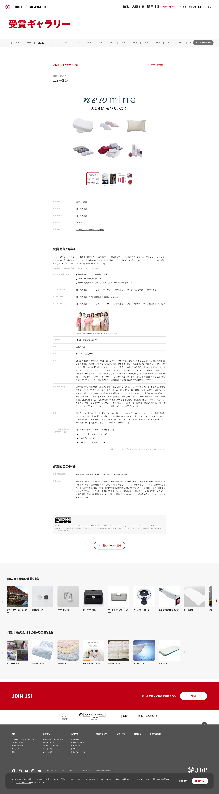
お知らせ (137, 734)
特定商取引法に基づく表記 (104, 771)
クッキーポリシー (23, 782)
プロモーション (76, 749)
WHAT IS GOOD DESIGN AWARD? (23, 739)
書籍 (13, 752)
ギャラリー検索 (205, 43)
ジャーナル (121, 734)
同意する (199, 781)
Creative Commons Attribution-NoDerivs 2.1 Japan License (97, 526)
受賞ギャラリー (102, 734)
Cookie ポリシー (86, 771)
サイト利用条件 (51, 771)
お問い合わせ (155, 734)
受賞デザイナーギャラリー (79, 752)
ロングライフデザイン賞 (50, 746)
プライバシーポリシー (68, 771)
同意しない (183, 781)
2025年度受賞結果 (18, 746)
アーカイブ (15, 749)
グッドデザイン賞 (17, 742)
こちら (59, 530)
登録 (193, 696)
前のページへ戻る (157, 65)
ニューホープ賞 (47, 749)
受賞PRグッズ (75, 746)
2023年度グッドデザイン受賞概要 (90, 230)
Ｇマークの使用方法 (77, 742)
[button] (93, 179)
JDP (65, 526)
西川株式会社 (81, 209)
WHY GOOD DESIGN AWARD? (53, 739)
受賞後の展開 (75, 739)
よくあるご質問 (47, 752)
